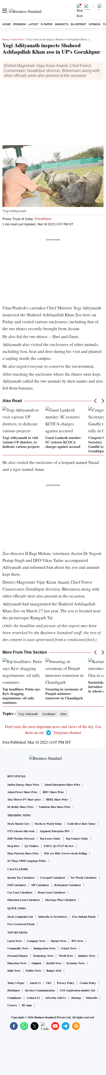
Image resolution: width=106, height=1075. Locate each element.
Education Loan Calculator (23, 900)
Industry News (86, 956)
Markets (61, 24)
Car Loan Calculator (20, 892)
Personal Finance (17, 956)
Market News (58, 941)
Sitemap (76, 998)
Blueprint (78, 24)
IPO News (77, 941)
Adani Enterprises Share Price (62, 784)
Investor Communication (40, 990)
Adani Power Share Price (22, 792)
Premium (19, 24)
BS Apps (27, 1005)
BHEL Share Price (57, 799)
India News (18, 39)
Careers (12, 1005)
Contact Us (33, 998)
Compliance (14, 998)
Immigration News (44, 948)
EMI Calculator (16, 885)
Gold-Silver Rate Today (81, 823)
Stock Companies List (20, 916)
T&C (49, 983)
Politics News (33, 970)
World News (66, 956)
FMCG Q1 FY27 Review (58, 846)
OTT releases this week (21, 831)
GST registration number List (77, 990)
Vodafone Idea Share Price (55, 807)
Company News (36, 941)
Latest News (14, 941)
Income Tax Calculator (21, 877)
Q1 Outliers (32, 846)
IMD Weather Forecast (21, 838)
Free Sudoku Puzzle (84, 916)
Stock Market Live (18, 823)
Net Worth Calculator (84, 877)
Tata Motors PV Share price (24, 799)
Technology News (43, 956)
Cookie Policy (88, 983)
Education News (16, 963)
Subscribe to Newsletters (52, 916)
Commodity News (17, 948)
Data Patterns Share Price (23, 853)
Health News (53, 963)
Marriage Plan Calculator (60, 900)
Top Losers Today (50, 838)
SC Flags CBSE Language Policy (26, 861)
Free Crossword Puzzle (21, 924)
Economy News (76, 963)
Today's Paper (15, 983)
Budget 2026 (53, 970)
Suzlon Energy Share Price (23, 784)
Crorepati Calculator (52, 877)
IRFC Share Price (53, 792)
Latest (33, 24)
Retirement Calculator (67, 885)
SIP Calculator (40, 885)
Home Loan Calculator (51, 892)
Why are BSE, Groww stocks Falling (65, 853)
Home (6, 24)
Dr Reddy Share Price (20, 807)
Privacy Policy (65, 983)
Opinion (94, 24)
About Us (35, 983)
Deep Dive (13, 846)
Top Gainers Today (77, 838)
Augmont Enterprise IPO (55, 831)
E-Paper (47, 24)
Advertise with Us (55, 998)
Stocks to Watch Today (48, 823)
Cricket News (68, 948)
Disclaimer (13, 990)
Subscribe (91, 998)
